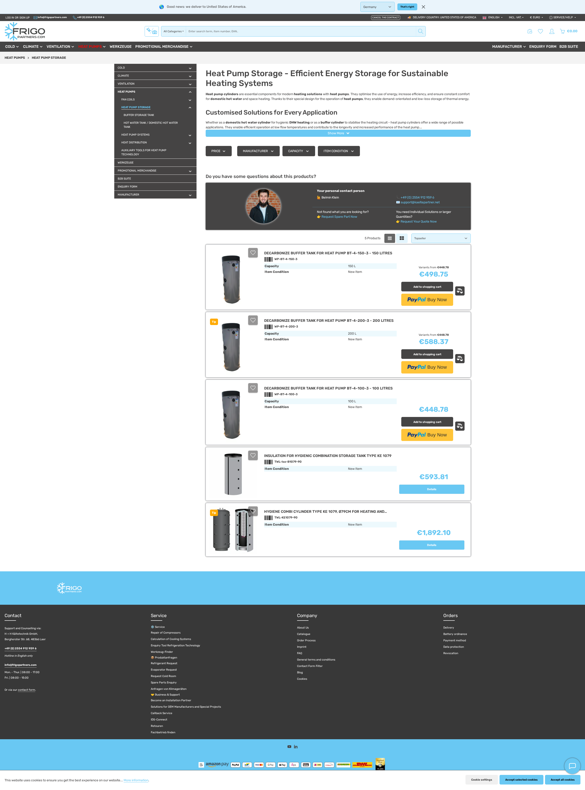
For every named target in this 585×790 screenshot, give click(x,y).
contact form (26, 689)
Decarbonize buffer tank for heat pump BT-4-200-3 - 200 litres (329, 320)
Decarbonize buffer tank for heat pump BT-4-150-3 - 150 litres (328, 253)
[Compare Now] (530, 31)
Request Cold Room (163, 676)
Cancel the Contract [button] (385, 17)
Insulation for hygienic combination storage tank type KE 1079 (327, 456)
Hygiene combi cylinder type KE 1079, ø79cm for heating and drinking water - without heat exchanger (324, 511)
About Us (303, 627)
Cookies (302, 678)
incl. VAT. (515, 17)
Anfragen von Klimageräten (168, 689)
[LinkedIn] (296, 747)
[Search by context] (152, 31)
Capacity (295, 151)
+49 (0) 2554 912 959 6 (90, 17)
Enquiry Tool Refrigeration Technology (175, 645)
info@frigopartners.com (52, 17)
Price (215, 151)
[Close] (423, 6)
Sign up (24, 17)
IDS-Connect (159, 719)
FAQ (299, 653)
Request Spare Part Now (339, 217)
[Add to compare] (460, 291)
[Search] (421, 31)
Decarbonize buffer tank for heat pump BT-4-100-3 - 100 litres (328, 388)
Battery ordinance (455, 634)
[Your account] (552, 31)
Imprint (301, 646)
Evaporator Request (164, 669)
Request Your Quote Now (419, 221)
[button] (190, 68)
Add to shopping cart (427, 286)
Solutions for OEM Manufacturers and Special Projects (186, 706)
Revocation (450, 653)
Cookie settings (481, 779)
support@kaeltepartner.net (420, 202)
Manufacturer (255, 151)
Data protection (453, 646)
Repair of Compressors (166, 632)
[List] (389, 238)
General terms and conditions (316, 659)
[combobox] (301, 31)
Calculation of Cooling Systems (171, 639)
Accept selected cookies (521, 779)
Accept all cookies (563, 779)
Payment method (454, 640)
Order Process (306, 640)
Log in (9, 17)
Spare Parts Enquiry (164, 682)
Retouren (157, 726)
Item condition (336, 151)
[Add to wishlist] (253, 253)
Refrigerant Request (164, 663)
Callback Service (161, 713)
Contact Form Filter (310, 666)
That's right (407, 6)
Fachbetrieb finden (163, 732)
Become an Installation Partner (171, 700)
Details (431, 489)
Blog (300, 672)
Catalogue (303, 634)
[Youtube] (289, 747)
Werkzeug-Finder (162, 651)
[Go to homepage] (25, 31)
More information (136, 780)
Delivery (448, 627)
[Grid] (402, 238)
